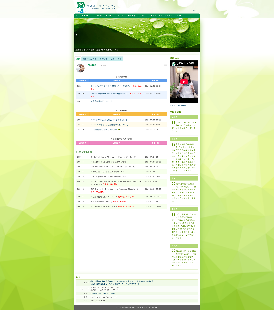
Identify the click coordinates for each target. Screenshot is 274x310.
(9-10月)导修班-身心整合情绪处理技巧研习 (109, 120)
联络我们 (178, 16)
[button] (76, 34)
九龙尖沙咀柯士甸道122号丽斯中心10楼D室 (122, 281)
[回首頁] (96, 6)
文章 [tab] (119, 59)
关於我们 (86, 16)
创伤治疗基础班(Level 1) (101, 101)
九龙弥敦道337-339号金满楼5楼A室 (115, 283)
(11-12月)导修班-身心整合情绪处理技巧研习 (109, 124)
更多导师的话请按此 (178, 105)
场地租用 (168, 16)
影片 (123, 16)
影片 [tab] (112, 59)
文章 (117, 16)
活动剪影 (142, 16)
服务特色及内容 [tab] (89, 59)
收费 (160, 16)
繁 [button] (194, 10)
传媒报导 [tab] (103, 59)
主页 (77, 16)
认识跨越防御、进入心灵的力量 (104, 129)
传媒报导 (131, 16)
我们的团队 (98, 16)
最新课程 (109, 16)
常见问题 (152, 16)
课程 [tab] (78, 59)
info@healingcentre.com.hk (102, 293)
